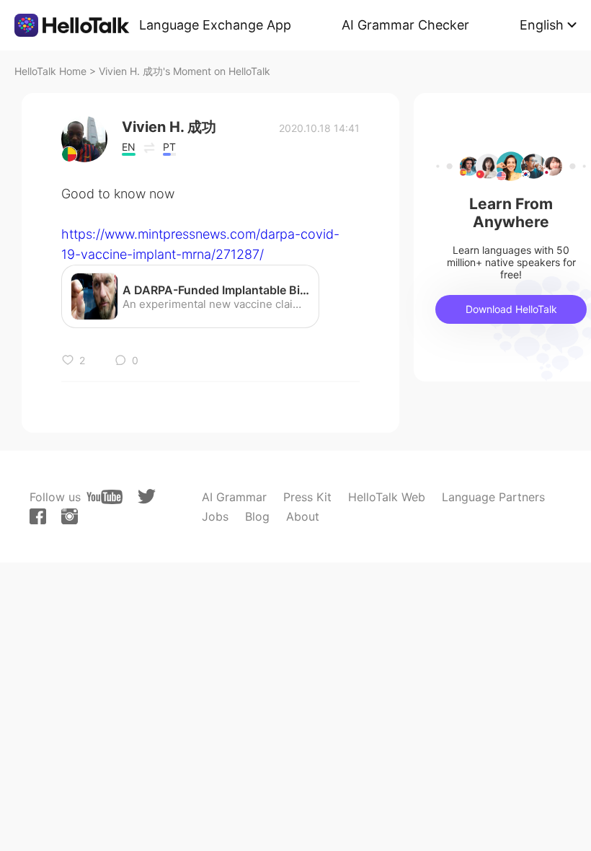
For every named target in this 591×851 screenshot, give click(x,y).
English (542, 24)
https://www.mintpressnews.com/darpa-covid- (200, 234)
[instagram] (69, 516)
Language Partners (493, 497)
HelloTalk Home (50, 71)
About (302, 516)
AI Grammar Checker (405, 24)
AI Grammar (234, 497)
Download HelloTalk (511, 309)
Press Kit (307, 497)
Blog (257, 516)
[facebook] (38, 516)
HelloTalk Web (386, 497)
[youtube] (104, 497)
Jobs (215, 516)
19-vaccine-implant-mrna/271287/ (162, 254)
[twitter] (147, 496)
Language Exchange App (215, 24)
